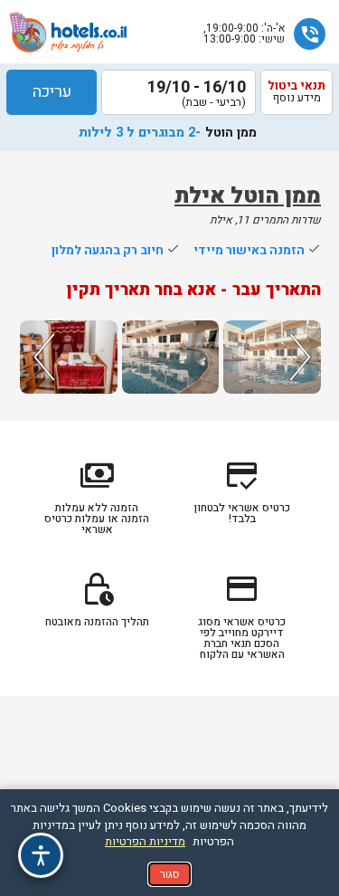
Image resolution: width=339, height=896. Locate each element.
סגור (169, 874)
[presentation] (41, 357)
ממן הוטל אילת (247, 196)
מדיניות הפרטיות (145, 841)
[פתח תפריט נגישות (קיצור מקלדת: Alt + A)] (40, 855)
